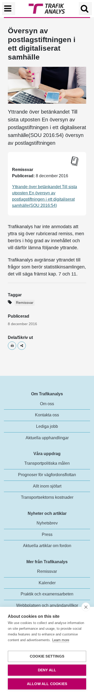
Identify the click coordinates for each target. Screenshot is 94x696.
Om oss (47, 404)
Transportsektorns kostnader (47, 497)
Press (47, 534)
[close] (85, 606)
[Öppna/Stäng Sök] (85, 8)
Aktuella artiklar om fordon (47, 545)
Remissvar (24, 303)
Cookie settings (47, 656)
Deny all (47, 670)
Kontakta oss (47, 415)
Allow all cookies (47, 684)
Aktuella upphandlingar (47, 438)
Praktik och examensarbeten (47, 594)
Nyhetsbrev (47, 523)
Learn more (60, 640)
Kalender (47, 583)
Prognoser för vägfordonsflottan (47, 474)
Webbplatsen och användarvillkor (47, 605)
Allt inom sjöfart (47, 486)
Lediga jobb (47, 426)
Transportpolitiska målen (47, 463)
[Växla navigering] (8, 8)
